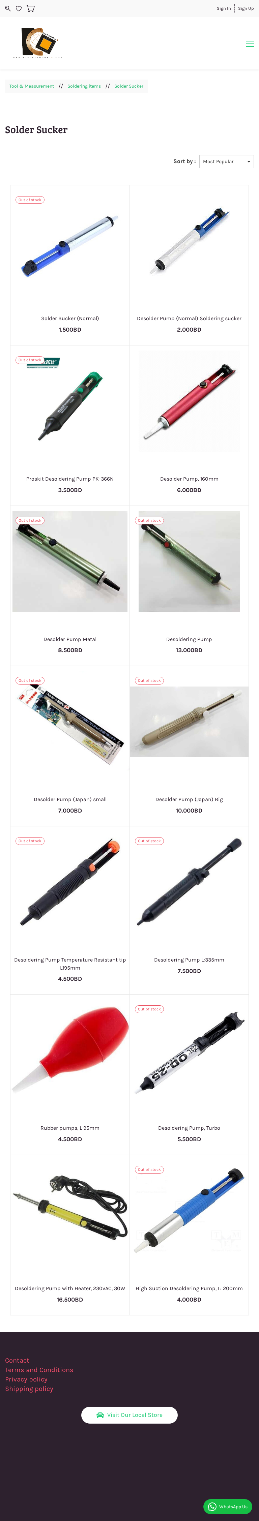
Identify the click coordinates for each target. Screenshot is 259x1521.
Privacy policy (27, 1379)
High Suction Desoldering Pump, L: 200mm (189, 1288)
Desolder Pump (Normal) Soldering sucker (189, 318)
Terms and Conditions (39, 1370)
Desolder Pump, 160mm (189, 479)
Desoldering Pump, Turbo (189, 1128)
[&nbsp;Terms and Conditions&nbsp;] (78, 1370)
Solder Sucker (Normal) (70, 318)
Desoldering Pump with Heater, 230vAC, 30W (70, 1288)
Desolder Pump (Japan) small (70, 799)
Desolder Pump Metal (70, 639)
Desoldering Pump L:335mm (189, 959)
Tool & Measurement (31, 86)
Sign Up (246, 8)
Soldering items (84, 86)
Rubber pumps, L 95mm (69, 1128)
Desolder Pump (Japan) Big (189, 799)
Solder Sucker (128, 86)
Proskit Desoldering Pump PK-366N (70, 479)
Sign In (224, 8)
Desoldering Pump (189, 639)
